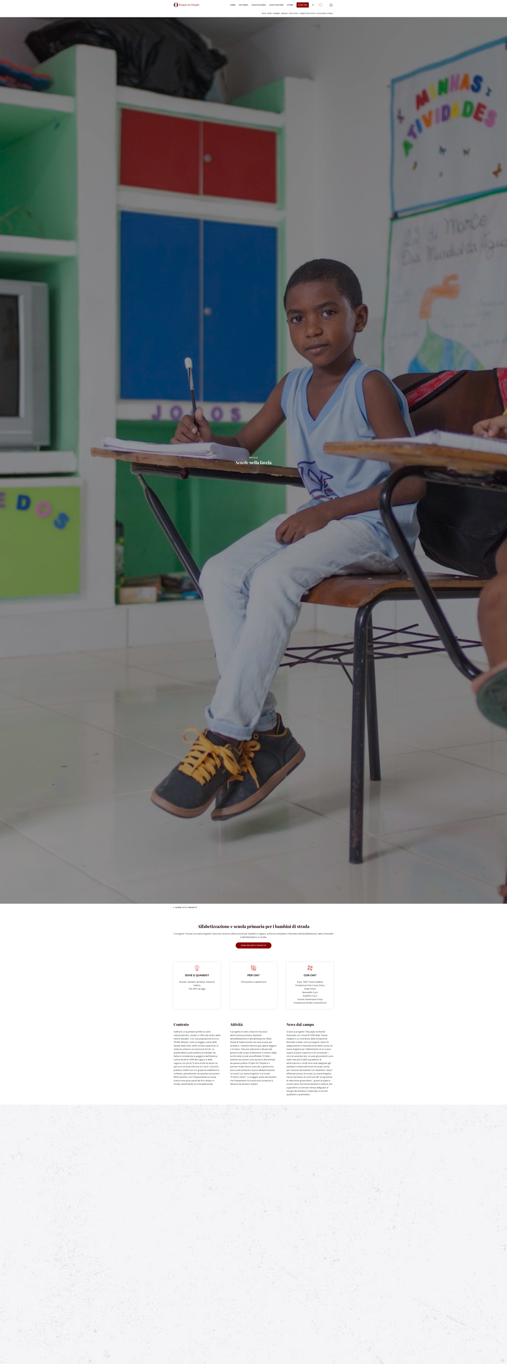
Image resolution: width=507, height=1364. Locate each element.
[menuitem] (232, 5)
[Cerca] (313, 5)
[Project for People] (189, 5)
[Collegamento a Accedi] (331, 5)
